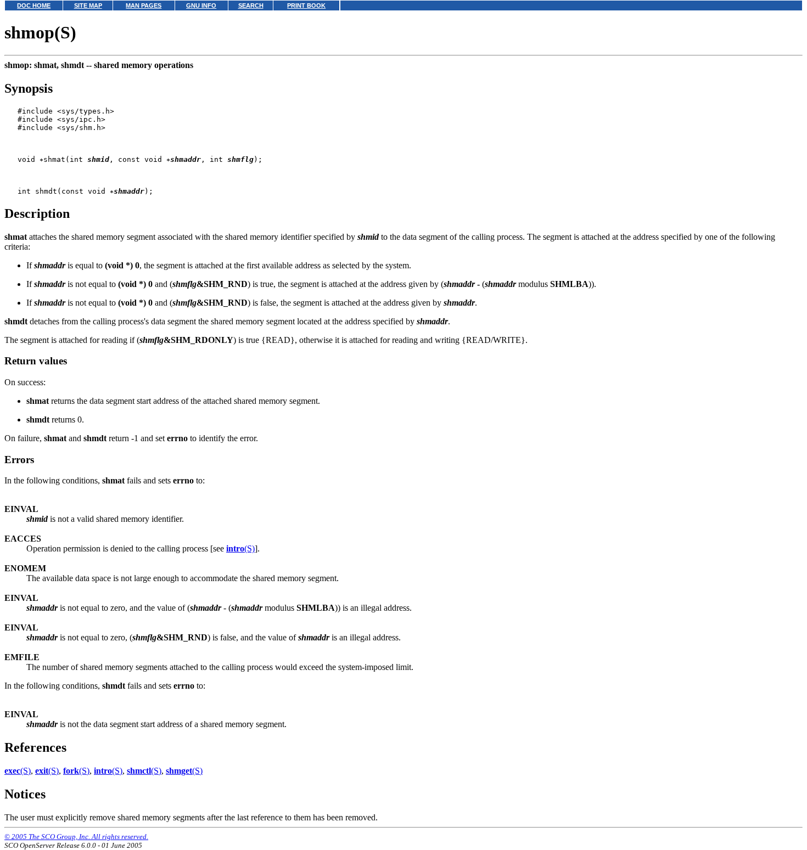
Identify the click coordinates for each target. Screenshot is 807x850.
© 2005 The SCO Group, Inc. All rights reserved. (76, 836)
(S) (240, 548)
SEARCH (251, 5)
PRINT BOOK (306, 5)
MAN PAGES (143, 5)
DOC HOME (34, 5)
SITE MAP (88, 5)
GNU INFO (201, 5)
